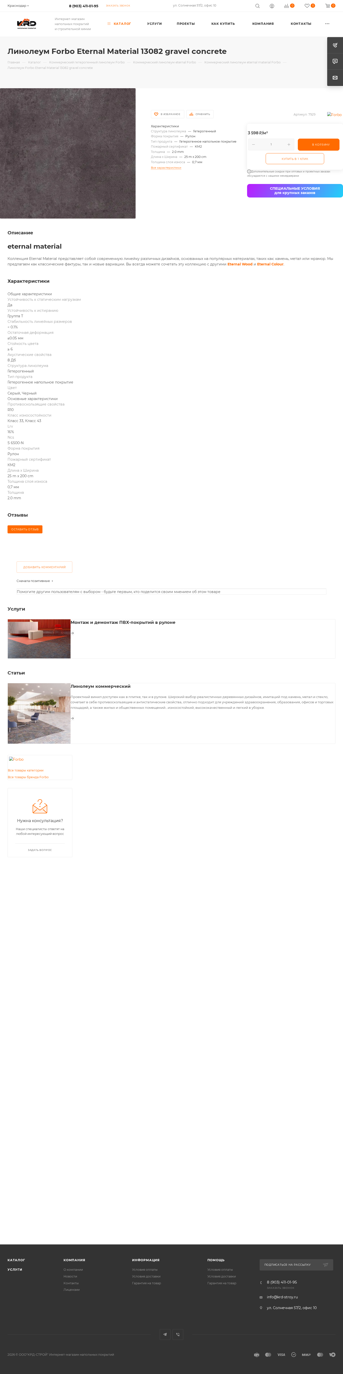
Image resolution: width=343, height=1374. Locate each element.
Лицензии (72, 1290)
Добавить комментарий (44, 567)
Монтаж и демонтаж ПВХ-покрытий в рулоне (123, 622)
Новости (70, 1276)
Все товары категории (25, 770)
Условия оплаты (145, 1269)
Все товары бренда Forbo (28, 777)
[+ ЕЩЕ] (327, 24)
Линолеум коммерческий (101, 686)
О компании (73, 1269)
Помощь (216, 1260)
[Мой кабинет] (272, 7)
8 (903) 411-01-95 (83, 6)
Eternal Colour (270, 264)
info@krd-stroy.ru (282, 1297)
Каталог (16, 1260)
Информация (146, 1260)
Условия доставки (146, 1276)
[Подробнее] (72, 632)
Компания (74, 1260)
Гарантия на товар (146, 1283)
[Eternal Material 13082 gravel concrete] (68, 153)
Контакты (71, 1283)
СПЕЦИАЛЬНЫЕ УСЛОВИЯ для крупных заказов (295, 190)
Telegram (165, 1334)
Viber (178, 1334)
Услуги (15, 1269)
